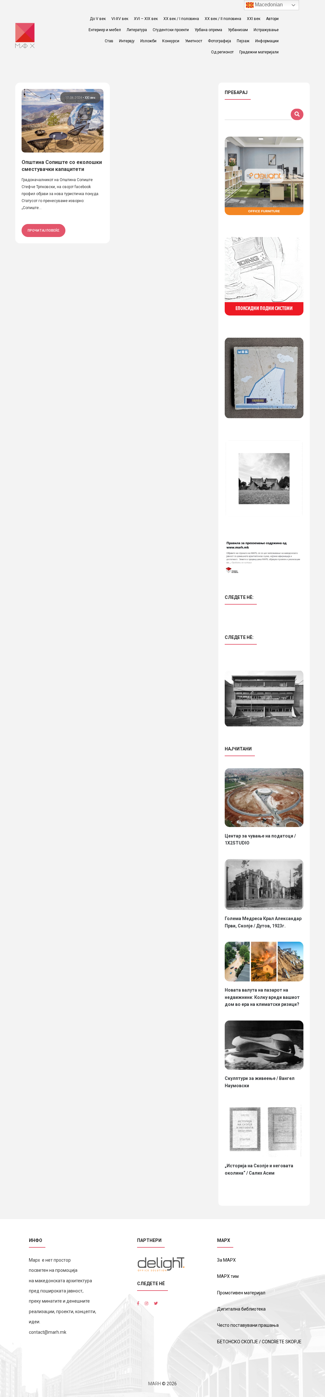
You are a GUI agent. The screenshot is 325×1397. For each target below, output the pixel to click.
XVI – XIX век (146, 19)
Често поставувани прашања (248, 1325)
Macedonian (268, 4)
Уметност (193, 41)
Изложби (148, 41)
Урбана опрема (208, 30)
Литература (137, 30)
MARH (154, 1383)
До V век (98, 19)
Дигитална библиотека (241, 1309)
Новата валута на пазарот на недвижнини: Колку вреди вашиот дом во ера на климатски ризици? (262, 997)
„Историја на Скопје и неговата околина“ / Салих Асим (259, 1169)
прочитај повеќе (43, 230)
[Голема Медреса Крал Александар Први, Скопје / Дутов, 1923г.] (264, 884)
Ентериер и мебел (105, 30)
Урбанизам (238, 30)
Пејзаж (243, 41)
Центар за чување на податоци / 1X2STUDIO (260, 839)
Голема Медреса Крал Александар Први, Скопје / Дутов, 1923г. (263, 922)
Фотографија (219, 41)
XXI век (253, 19)
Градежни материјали (259, 52)
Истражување (266, 30)
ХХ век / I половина (181, 19)
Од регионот (222, 52)
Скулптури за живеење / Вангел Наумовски (260, 1082)
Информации (267, 41)
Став (109, 41)
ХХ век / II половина (223, 19)
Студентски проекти (171, 30)
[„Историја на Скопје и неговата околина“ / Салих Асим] (264, 1129)
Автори (272, 19)
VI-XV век (119, 19)
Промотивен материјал (241, 1292)
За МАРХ (226, 1260)
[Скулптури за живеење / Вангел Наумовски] (264, 1045)
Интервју (127, 41)
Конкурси (170, 41)
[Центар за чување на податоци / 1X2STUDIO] (264, 798)
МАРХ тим (228, 1276)
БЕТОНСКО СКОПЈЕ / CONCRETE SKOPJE (259, 1341)
